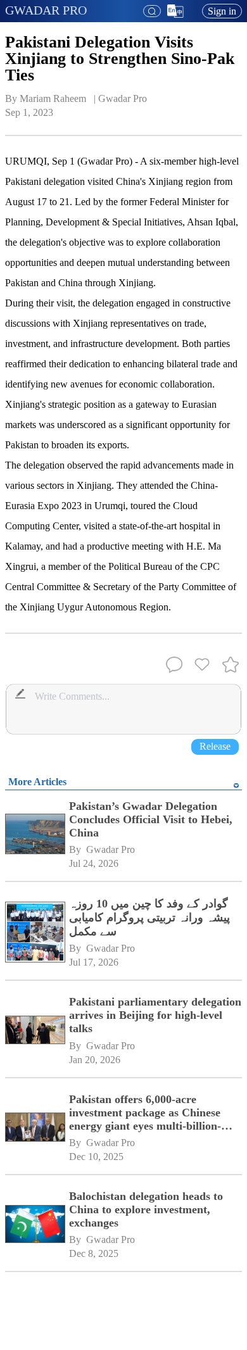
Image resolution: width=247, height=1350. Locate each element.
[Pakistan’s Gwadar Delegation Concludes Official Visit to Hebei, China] (35, 835)
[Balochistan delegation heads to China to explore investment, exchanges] (35, 1225)
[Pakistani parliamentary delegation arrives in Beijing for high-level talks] (35, 1030)
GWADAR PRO (46, 10)
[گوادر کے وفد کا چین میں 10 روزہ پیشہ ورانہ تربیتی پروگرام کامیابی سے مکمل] (35, 933)
